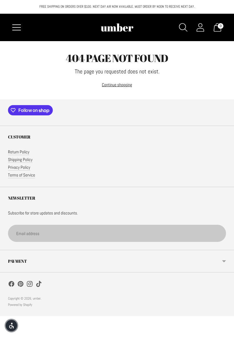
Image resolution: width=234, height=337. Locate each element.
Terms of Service (21, 175)
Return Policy (18, 152)
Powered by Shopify (20, 304)
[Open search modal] (183, 27)
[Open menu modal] (17, 27)
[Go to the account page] (200, 27)
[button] (11, 325)
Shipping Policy (20, 159)
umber (37, 298)
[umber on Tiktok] (38, 284)
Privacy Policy (19, 167)
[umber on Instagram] (29, 284)
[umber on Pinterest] (20, 284)
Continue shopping (117, 84)
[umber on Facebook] (11, 284)
